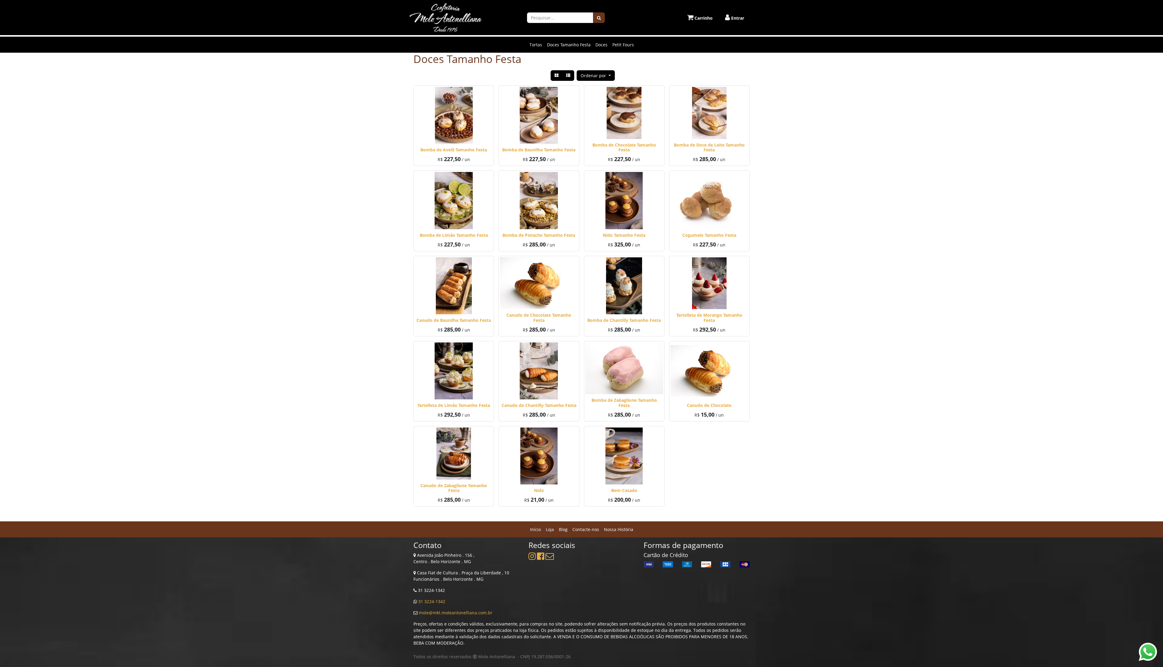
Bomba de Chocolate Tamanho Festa (624, 147)
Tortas (535, 45)
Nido (539, 490)
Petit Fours (623, 45)
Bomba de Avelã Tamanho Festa (453, 150)
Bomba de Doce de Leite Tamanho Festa (709, 147)
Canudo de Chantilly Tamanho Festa (539, 405)
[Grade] (556, 75)
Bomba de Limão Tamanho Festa (454, 235)
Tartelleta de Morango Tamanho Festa (709, 317)
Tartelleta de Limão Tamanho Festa (453, 405)
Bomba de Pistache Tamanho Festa (538, 235)
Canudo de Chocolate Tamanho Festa (538, 317)
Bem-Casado (624, 490)
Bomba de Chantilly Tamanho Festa (624, 320)
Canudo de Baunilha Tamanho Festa (453, 320)
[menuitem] (535, 529)
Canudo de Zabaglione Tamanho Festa (453, 488)
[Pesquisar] (599, 17)
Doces (601, 45)
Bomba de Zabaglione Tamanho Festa (624, 402)
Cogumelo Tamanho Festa (709, 235)
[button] (596, 75)
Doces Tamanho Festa (569, 45)
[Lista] (568, 75)
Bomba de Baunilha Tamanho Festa (538, 150)
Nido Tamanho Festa (624, 235)
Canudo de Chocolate (709, 405)
